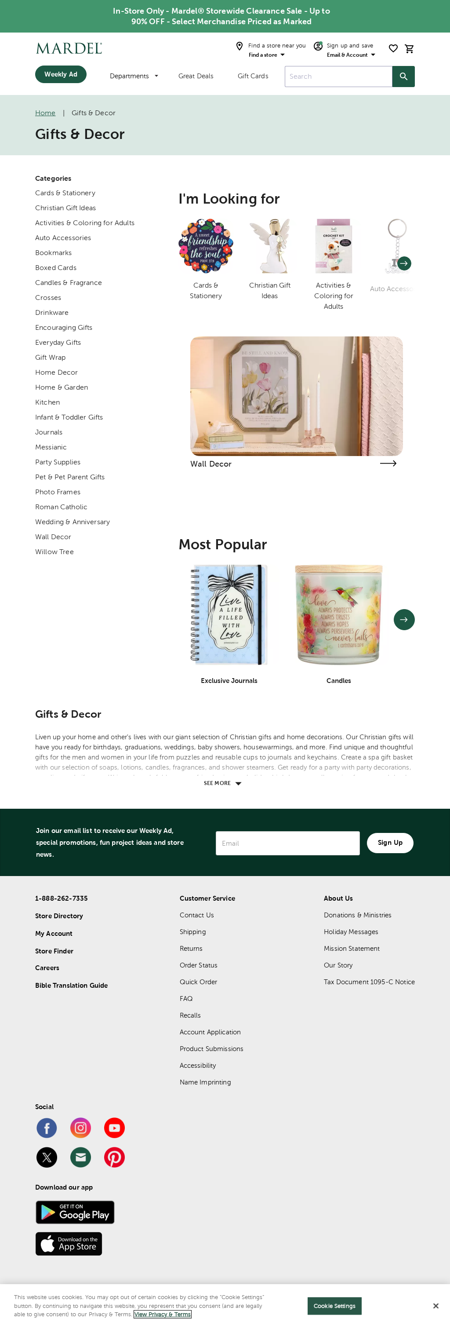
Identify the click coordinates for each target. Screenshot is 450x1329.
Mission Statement (352, 948)
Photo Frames (57, 492)
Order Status (199, 965)
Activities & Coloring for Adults (84, 222)
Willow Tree (54, 551)
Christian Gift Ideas (65, 208)
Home (45, 113)
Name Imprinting (205, 1082)
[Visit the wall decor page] (388, 463)
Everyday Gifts (58, 342)
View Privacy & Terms (162, 1314)
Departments (129, 76)
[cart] (409, 48)
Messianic (51, 447)
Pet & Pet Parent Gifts (70, 477)
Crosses (48, 297)
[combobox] (338, 76)
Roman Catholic (61, 507)
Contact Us (197, 915)
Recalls (190, 1015)
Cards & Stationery (65, 193)
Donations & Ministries (358, 915)
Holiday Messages (351, 931)
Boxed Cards (55, 267)
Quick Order (199, 982)
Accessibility (198, 1065)
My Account (54, 933)
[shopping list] (393, 48)
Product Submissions (212, 1048)
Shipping (193, 931)
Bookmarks (53, 252)
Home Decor (56, 372)
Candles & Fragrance (68, 282)
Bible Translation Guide (71, 985)
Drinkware (52, 312)
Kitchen (47, 402)
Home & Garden (61, 387)
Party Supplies (57, 462)
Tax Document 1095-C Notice (369, 982)
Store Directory (59, 916)
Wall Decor (53, 536)
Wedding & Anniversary (72, 522)
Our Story (338, 965)
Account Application (210, 1032)
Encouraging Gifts (64, 327)
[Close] (436, 1306)
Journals (48, 432)
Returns (191, 948)
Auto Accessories (63, 237)
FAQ (186, 998)
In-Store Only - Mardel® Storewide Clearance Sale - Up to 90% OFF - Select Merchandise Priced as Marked (221, 16)
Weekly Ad (60, 74)
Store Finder (54, 951)
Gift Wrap (50, 357)
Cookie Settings (335, 1306)
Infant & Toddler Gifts (69, 417)
